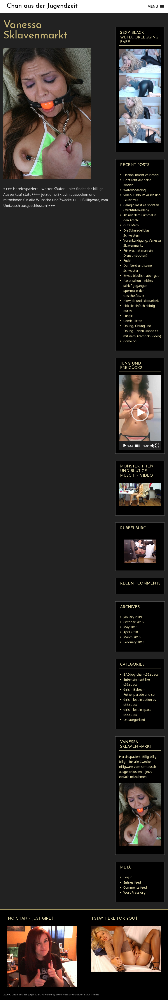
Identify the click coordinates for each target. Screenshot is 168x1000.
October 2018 (133, 622)
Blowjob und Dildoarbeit (141, 301)
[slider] (137, 446)
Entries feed (132, 882)
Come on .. (131, 341)
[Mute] (152, 445)
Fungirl (128, 316)
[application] (140, 412)
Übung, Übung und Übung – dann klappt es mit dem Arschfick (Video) (142, 331)
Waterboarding (134, 190)
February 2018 (133, 642)
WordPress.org (134, 892)
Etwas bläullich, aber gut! (141, 275)
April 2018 (130, 632)
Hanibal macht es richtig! (141, 175)
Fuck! (127, 260)
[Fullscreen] (157, 445)
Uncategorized (134, 720)
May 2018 (130, 627)
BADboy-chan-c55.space (141, 674)
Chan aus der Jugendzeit (42, 6)
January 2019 (132, 617)
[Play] (124, 445)
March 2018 (131, 637)
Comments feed (135, 887)
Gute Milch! (131, 225)
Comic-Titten (132, 321)
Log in (127, 877)
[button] (140, 412)
